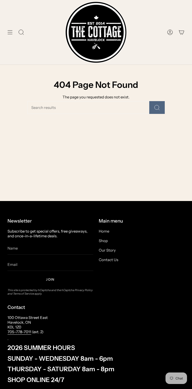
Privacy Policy (84, 290)
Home (104, 231)
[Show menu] (10, 32)
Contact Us (108, 259)
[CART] (181, 32)
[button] (21, 32)
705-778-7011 (19, 331)
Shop (103, 240)
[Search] (157, 107)
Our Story (107, 250)
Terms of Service (23, 293)
